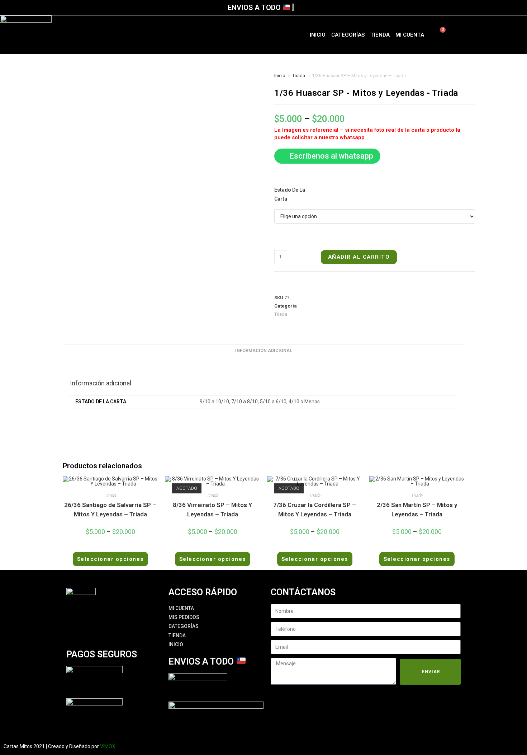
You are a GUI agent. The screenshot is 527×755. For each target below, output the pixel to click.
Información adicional (263, 350)
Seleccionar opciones (110, 559)
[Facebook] (478, 33)
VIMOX (107, 746)
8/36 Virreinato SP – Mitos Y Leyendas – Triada (212, 509)
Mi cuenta (409, 35)
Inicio (318, 35)
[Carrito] (438, 35)
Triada (298, 75)
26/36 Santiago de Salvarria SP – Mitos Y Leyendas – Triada (110, 509)
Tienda (380, 35)
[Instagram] (499, 33)
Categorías (348, 35)
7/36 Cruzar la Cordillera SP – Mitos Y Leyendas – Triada (314, 509)
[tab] (264, 350)
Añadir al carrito (359, 257)
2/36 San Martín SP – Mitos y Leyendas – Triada (417, 509)
